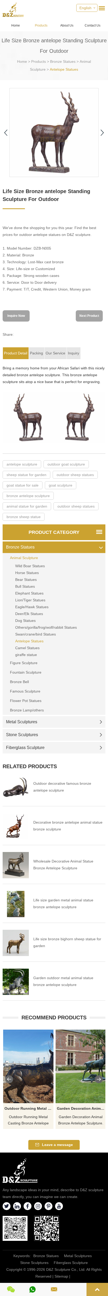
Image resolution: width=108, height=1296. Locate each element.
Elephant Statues (29, 593)
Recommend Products (54, 1017)
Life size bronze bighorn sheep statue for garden (67, 942)
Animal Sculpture (24, 558)
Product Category (54, 532)
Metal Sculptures (21, 722)
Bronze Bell (19, 682)
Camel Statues (27, 648)
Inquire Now (16, 316)
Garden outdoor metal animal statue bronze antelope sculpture (63, 981)
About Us (66, 25)
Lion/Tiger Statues (30, 600)
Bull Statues (25, 586)
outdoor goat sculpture (66, 464)
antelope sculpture (22, 464)
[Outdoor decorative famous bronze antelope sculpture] (16, 787)
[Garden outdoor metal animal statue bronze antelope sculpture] (16, 982)
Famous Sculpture (25, 691)
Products (41, 25)
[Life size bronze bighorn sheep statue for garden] (16, 943)
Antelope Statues (64, 69)
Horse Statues (27, 573)
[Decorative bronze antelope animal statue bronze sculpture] (16, 826)
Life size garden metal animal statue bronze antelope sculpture (63, 903)
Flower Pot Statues (25, 701)
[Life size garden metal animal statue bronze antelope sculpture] (16, 904)
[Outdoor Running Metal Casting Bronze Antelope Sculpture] (28, 1066)
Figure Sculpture (23, 663)
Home (15, 25)
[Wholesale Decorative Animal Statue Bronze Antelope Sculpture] (16, 865)
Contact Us (92, 25)
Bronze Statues (62, 61)
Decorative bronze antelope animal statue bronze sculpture (67, 825)
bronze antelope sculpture (28, 496)
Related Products (30, 766)
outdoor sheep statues (75, 475)
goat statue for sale (23, 485)
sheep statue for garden (26, 475)
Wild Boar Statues (30, 566)
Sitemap (61, 1276)
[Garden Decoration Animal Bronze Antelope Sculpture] (81, 1066)
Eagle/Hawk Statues (31, 607)
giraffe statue (26, 655)
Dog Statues (25, 620)
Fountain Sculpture (25, 672)
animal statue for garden (27, 506)
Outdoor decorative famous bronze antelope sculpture (62, 786)
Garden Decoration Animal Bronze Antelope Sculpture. (80, 1120)
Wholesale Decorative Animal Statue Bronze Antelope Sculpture (63, 864)
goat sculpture (60, 485)
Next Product (89, 316)
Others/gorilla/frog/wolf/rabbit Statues (46, 627)
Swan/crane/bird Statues (35, 634)
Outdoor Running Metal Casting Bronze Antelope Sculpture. (28, 1120)
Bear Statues (26, 579)
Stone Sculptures (22, 734)
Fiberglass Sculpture (25, 747)
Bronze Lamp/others (27, 710)
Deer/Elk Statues (29, 614)
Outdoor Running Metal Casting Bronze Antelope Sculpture (28, 1108)
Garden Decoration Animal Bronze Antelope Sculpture (81, 1108)
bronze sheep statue (24, 517)
